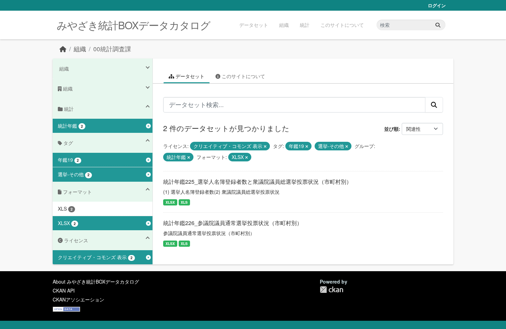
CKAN (331, 289)
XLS (184, 202)
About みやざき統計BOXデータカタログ (96, 281)
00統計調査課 (112, 48)
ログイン (437, 5)
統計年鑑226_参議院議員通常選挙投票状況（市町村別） (232, 223)
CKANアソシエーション (78, 299)
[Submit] (438, 25)
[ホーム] (63, 48)
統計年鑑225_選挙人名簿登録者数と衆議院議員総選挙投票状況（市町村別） (257, 181)
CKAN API (64, 290)
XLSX (170, 202)
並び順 (391, 128)
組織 (284, 24)
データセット (253, 24)
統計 (304, 24)
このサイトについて (342, 24)
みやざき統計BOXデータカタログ (133, 25)
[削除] (265, 146)
